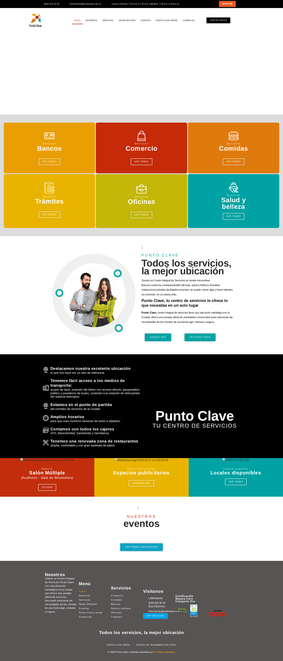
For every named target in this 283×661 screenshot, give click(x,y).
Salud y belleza (121, 608)
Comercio (117, 595)
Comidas (116, 599)
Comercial (189, 20)
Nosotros (91, 20)
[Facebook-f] (248, 4)
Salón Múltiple (127, 20)
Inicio (77, 20)
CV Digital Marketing (164, 652)
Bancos (115, 604)
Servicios (107, 20)
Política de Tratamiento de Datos (156, 645)
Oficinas (116, 612)
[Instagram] (255, 4)
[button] (2, 71)
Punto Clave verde (166, 20)
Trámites (116, 617)
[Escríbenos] (145, 607)
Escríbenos (157, 606)
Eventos (145, 20)
